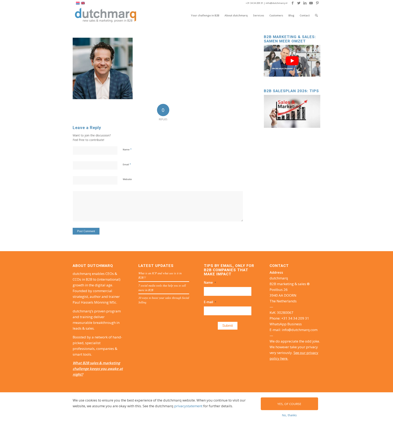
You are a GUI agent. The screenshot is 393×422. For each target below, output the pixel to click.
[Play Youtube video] (292, 61)
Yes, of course (289, 404)
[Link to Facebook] (293, 3)
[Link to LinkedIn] (305, 3)
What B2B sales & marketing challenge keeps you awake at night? (98, 369)
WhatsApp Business (286, 324)
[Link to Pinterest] (317, 3)
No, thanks (289, 415)
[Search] (316, 15)
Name (127, 149)
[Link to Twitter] (299, 3)
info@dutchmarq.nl (276, 3)
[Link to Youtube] (311, 3)
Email (127, 164)
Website (127, 179)
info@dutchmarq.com (299, 329)
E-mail (210, 302)
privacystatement (188, 406)
